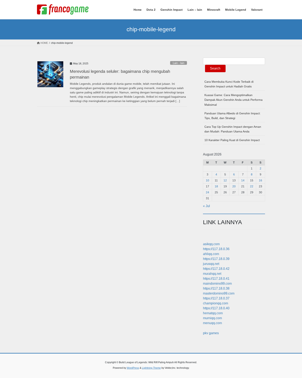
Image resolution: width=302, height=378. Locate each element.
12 (225, 180)
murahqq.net (212, 273)
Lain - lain (178, 63)
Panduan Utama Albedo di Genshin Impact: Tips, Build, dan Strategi (232, 116)
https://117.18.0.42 (216, 268)
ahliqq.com (211, 254)
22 (251, 186)
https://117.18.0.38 (216, 288)
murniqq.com (212, 318)
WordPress (133, 367)
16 (260, 180)
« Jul (206, 206)
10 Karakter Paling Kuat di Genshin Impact (232, 140)
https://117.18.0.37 (216, 298)
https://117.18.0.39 (216, 259)
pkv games (211, 333)
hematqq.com (213, 313)
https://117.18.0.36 (216, 249)
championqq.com (215, 303)
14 (242, 180)
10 (207, 180)
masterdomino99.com (218, 293)
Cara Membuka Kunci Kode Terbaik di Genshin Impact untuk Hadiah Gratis (229, 84)
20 (234, 186)
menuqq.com (212, 323)
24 (207, 192)
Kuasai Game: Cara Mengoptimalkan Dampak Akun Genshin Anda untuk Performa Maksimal (233, 99)
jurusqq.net (211, 264)
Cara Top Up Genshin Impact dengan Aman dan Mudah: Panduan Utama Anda (232, 129)
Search (215, 68)
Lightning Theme (151, 367)
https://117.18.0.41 (216, 278)
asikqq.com (211, 244)
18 (216, 186)
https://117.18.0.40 (216, 308)
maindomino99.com (217, 283)
